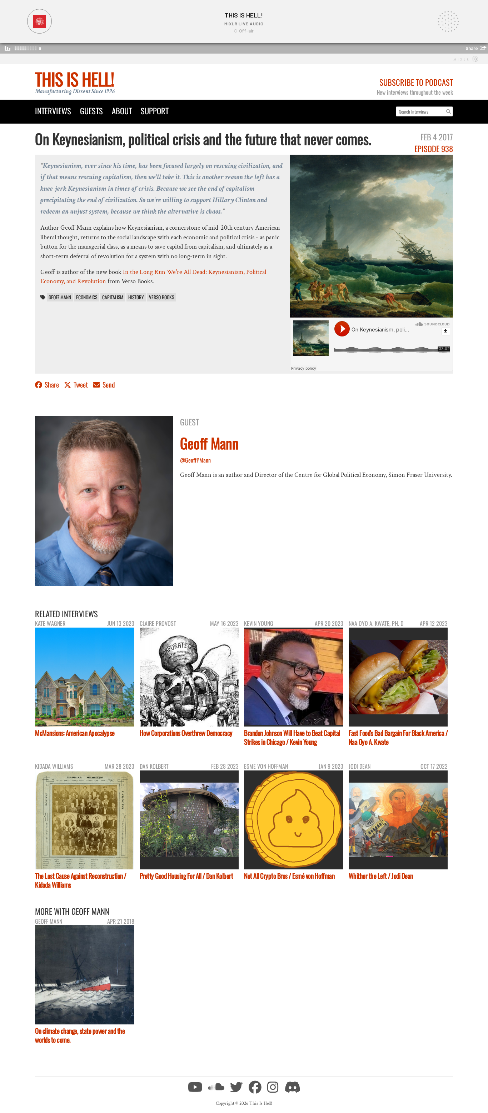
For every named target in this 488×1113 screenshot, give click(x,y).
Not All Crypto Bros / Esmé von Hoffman (289, 875)
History (136, 297)
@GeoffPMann (195, 460)
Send (108, 384)
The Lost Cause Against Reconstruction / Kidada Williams (80, 880)
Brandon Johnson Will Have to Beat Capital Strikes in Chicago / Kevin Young (292, 737)
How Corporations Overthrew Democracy (186, 733)
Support (155, 110)
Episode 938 (433, 148)
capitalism (112, 297)
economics (86, 297)
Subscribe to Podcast (416, 82)
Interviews (53, 110)
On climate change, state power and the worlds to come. (80, 1035)
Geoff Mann (60, 297)
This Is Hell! (74, 78)
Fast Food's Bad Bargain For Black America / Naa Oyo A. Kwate (398, 737)
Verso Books (161, 297)
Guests (91, 110)
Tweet (80, 384)
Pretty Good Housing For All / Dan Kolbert (186, 875)
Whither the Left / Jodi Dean (381, 875)
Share (51, 384)
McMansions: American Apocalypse (75, 733)
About (122, 110)
